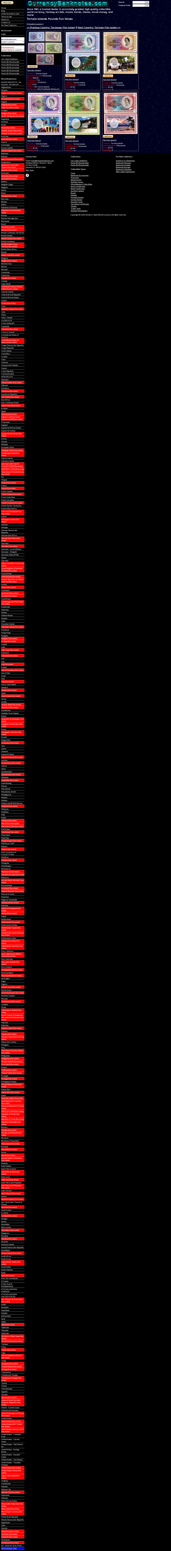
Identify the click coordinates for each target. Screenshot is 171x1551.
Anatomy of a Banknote (125, 160)
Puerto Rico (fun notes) (10, 1092)
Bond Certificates (78, 188)
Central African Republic (11, 294)
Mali (3, 815)
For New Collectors (9, 25)
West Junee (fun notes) (10, 1509)
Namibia (4, 905)
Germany (4, 543)
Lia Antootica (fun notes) (11, 763)
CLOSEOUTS (6, 320)
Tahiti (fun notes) (8, 1324)
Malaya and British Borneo (11, 803)
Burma (4, 266)
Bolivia (4, 215)
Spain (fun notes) (7, 1275)
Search (121, 2)
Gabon (4, 516)
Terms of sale (6, 16)
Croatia (4, 356)
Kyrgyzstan (5, 740)
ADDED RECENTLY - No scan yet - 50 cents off (11, 83)
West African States (9, 1501)
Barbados (5, 173)
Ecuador (4, 408)
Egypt (3, 411)
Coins (73, 173)
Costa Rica (5, 354)
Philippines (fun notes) (10, 1058)
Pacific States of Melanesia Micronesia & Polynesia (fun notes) (12, 1017)
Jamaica (4, 687)
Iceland (4, 644)
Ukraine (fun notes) (8, 1397)
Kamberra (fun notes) (9, 707)
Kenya (3, 716)
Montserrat (5, 869)
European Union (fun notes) (12, 450)
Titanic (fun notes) (8, 1350)
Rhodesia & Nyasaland (10, 1141)
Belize (3, 190)
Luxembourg (6, 783)
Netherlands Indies (8, 938)
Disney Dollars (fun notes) (11, 382)
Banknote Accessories (80, 175)
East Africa (5, 400)
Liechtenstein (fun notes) (11, 774)
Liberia (4, 766)
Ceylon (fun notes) (8, 303)
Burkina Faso (6, 263)
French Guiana (7, 491)
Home (3, 8)
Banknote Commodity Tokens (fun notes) (10, 166)
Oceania (4, 1004)
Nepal (3, 916)
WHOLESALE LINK (9, 1548)
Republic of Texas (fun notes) (12, 1119)
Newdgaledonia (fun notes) (12, 970)
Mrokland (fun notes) (9, 888)
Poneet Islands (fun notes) (11, 1073)
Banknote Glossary (123, 163)
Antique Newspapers (79, 211)
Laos (3, 746)
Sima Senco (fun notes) (10, 1230)
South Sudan (6, 1267)
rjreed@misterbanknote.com (42, 160)
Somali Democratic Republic (12, 1247)
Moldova (4, 857)
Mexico (4, 846)
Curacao (4, 362)
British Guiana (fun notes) (11, 238)
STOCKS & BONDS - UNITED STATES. (9, 1295)
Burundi (4, 269)
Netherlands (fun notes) (10, 922)
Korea (3, 729)
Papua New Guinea (8, 1042)
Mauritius (5, 838)
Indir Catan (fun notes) (10, 650)
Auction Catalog (77, 191)
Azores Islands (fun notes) (11, 150)
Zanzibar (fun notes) (9, 1534)
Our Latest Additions (9, 59)
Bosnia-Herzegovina (9, 218)
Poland (4, 1067)
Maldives (5, 812)
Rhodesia (4, 1138)
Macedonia (5, 789)
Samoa (4, 1196)
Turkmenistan (6, 1389)
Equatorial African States (11, 428)
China (3, 315)
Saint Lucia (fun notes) (9, 1179)
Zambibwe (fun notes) (10, 1531)
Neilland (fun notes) (9, 913)
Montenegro (6, 866)
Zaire (3, 1525)
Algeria (4, 96)
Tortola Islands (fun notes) (11, 1366)
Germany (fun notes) (9, 546)
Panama (4, 1031)
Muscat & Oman (7, 894)
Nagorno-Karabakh (9, 899)
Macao (4, 786)
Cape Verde (5, 284)
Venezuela (5, 1495)
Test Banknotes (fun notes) (11, 1341)
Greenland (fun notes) (9, 593)
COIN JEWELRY (7, 323)
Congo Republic (7, 348)
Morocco (5, 877)
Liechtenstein (6, 771)
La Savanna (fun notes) (10, 743)
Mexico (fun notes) (8, 849)
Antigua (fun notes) (8, 113)
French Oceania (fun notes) (11, 503)
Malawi (4, 797)
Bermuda (4, 199)
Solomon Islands (7, 1244)
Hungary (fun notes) (9, 638)
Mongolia (5, 863)
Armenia (4, 122)
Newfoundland (7, 973)
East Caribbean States (10, 402)
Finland (4, 480)
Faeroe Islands (7, 458)
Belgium (4, 187)
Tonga (3, 1360)
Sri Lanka (4, 1281)
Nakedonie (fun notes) (10, 902)
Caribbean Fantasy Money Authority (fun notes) (11, 287)
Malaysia (4, 809)
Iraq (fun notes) (7, 664)
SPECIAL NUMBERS (9, 1278)
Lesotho (4, 760)
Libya (3, 769)
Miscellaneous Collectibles (81, 184)
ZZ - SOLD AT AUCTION (11, 1545)
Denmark (5, 379)
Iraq (2, 661)
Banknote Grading (123, 165)
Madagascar (6, 794)
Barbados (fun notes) (9, 176)
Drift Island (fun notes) (10, 397)
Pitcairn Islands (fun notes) (11, 1061)
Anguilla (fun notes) (9, 104)
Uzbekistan (5, 1483)
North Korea (6, 990)
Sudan (3, 1304)
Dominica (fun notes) (9, 391)
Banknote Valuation (124, 169)
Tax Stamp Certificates (80, 204)
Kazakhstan (6, 710)
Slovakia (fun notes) (9, 1239)
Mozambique (6, 885)
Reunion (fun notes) (8, 1130)
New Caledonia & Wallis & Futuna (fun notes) (11, 955)
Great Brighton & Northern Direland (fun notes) (12, 569)
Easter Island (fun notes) (10, 405)
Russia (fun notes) (8, 1155)
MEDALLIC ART (8, 843)
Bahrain (4, 156)
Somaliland (5, 1250)
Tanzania (4, 1330)
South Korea (6, 1259)
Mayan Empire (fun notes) (11, 841)
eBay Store (30, 170)
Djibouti (4, 385)
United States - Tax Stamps (12, 1459)
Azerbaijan (5, 145)
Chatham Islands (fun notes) (12, 309)
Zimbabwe (5, 1540)
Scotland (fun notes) (9, 1216)
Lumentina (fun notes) (9, 780)
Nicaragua (5, 978)
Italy (3, 678)
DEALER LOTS (7, 377)
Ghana (3, 558)
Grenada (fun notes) (9, 596)
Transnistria (6, 1372)
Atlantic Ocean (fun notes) (11, 133)
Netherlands (6, 919)
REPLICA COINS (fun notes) (12, 1111)
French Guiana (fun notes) (11, 494)
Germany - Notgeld (9, 552)
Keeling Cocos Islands (10, 713)
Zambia (4, 1528)
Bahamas (4, 153)
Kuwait (4, 737)
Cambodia (5, 272)
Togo (3, 1353)
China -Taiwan (6, 317)
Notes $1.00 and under (10, 73)
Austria (4, 142)
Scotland (4, 1213)
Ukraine (4, 1394)
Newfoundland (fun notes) (11, 975)
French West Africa (9, 508)
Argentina (5, 119)
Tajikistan (5, 1327)
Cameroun (5, 275)
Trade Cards (76, 208)
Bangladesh (5, 162)
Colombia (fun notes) (9, 329)
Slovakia (4, 1236)
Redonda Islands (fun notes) (12, 1098)
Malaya (4, 800)
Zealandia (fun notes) (9, 1537)
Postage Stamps (77, 197)
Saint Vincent (6, 1190)
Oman (3, 1007)
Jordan (4, 702)
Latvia (3, 748)
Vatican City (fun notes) (10, 1492)
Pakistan (4, 1022)
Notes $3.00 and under (10, 68)
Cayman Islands (7, 292)
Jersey (3, 699)
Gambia (4, 524)
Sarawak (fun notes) (9, 1207)
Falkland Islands (7, 461)
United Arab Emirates (9, 1410)
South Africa (6, 1256)
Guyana (4, 618)
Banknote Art (76, 180)
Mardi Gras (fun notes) (10, 823)
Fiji (2, 477)
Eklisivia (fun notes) (9, 414)
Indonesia (5, 653)
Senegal (4, 1218)
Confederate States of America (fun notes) (10, 341)
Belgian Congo (7, 184)
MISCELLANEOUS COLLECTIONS (8, 853)
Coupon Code (124, 5)
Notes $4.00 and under (10, 65)
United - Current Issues (10, 1407)
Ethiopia (4, 444)
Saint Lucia (5, 1177)
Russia (3, 1152)
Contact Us (5, 22)
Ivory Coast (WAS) (8, 684)
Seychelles (5, 1224)
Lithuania (4, 777)
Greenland (5, 590)
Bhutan (4, 202)
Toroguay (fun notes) (9, 1363)
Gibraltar (5, 560)
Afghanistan (6, 87)
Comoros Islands (8, 332)
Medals (74, 195)
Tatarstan (5, 1333)
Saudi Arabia (6, 1210)
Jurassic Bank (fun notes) (11, 704)
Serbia (3, 1221)
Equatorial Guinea (8, 431)
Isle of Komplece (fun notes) (12, 670)
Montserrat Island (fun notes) (12, 874)
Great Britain (6, 573)
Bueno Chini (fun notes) (10, 255)
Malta (3, 817)
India (3, 647)
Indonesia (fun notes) (9, 655)
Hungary (4, 635)
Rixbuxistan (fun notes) (10, 1143)
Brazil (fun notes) (8, 227)
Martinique (5, 829)
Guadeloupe (6, 599)
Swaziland (5, 1310)
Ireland (4, 667)
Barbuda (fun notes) (9, 178)
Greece (4, 584)
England (4, 425)
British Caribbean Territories (12, 232)
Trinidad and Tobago (9, 1375)
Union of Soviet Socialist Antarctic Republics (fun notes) (10, 1402)
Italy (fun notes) (7, 681)
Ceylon (4, 300)
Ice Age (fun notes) (8, 641)
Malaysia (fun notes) (9, 806)
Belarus (4, 181)
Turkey (4, 1386)
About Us (5, 19)
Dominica (5, 388)
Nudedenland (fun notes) (11, 1001)
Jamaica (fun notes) (9, 690)
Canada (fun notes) (8, 278)
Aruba (3, 125)
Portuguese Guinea (8, 1081)
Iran (2, 658)
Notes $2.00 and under (10, 70)
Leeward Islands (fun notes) (12, 757)
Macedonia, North (8, 792)
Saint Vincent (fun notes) (10, 1193)
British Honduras (8, 241)
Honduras (5, 630)
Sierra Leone (6, 1227)
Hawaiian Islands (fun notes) (12, 627)
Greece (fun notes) (8, 587)
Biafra (3, 204)
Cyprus (4, 368)
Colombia (5, 326)
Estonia (4, 441)
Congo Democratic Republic (12, 345)
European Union (7, 447)
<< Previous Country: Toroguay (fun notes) (51, 27)
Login (3, 34)
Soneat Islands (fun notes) (11, 1253)
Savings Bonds (76, 200)
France (4, 485)
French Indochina (8, 497)
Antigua (4, 110)
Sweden (4, 1313)
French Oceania (7, 500)
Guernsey (5, 610)
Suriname (4, 1307)
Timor (3, 1347)
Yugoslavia (5, 1522)
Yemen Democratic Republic (12, 1519)
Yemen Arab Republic (9, 1517)
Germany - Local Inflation (11, 549)
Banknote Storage (123, 167)
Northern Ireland (8, 995)
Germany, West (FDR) (9, 555)
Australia (4, 136)
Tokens (74, 206)
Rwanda (4, 1163)
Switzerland (6, 1316)
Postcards (75, 177)
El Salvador (5, 422)
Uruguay (4, 1480)
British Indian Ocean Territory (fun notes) (9, 245)
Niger (3, 981)
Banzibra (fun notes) (9, 170)
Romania (4, 1146)
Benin (3, 193)
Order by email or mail (10, 14)
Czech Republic (7, 371)
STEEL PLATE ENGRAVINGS (7, 1285)
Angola (4, 102)
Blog (3, 11)
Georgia (4, 527)
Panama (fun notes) (8, 1034)
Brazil (3, 224)
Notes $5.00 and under (10, 62)
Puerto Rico (6, 1089)
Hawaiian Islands (8, 624)
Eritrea (4, 439)
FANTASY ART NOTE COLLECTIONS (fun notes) (12, 465)
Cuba (3, 359)
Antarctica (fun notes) (9, 107)
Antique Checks (77, 182)
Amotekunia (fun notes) (10, 99)
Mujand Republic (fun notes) (12, 891)
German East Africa (9, 535)
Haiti (3, 621)
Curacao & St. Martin (9, 365)
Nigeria (4, 984)
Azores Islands (7, 148)
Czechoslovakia (7, 374)
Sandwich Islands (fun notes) (12, 1199)
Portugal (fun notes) (9, 1078)
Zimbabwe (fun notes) (10, 1542)
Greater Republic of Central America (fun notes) (12, 580)
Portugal (4, 1076)
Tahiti (3, 1322)
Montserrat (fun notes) (10, 871)
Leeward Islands (7, 754)
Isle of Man (5, 673)
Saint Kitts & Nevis (8, 1169)
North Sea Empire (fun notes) (12, 993)
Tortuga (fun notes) (8, 1369)
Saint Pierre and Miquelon (11, 1182)
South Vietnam (7, 1270)
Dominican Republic (9, 394)
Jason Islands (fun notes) (10, 696)
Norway (4, 998)
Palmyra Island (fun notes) (11, 1028)
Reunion (4, 1127)
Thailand (4, 1344)
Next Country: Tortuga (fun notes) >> (99, 27)
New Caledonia (7, 951)
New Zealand (6, 967)
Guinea (4, 612)
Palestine (4, 1025)
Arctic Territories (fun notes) (12, 116)
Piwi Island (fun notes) (10, 1064)
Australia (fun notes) (9, 139)
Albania (4, 90)
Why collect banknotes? (125, 172)
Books (73, 193)
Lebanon (4, 751)
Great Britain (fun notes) (10, 576)
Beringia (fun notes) (9, 196)
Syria (3, 1319)
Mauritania (5, 835)
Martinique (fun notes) (10, 832)
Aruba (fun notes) (8, 127)
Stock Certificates (78, 186)
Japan (3, 693)
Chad (3, 306)
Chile (3, 312)
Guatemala (5, 607)
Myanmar (5, 897)
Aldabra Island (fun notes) (11, 93)
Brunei (3, 252)
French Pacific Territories (11, 506)
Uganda (4, 1391)
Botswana (5, 221)
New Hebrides (7, 959)
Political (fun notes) (9, 1070)
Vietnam (4, 1498)
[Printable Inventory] (35, 24)
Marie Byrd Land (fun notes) (12, 826)
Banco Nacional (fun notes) (12, 159)
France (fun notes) (8, 488)
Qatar (3, 1095)
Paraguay (5, 1045)
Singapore (5, 1233)
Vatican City (6, 1489)
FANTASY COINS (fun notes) (12, 469)
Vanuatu (4, 1486)
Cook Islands (6, 351)
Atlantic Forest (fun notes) (11, 130)
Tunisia (4, 1383)
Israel (3, 676)
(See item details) (34, 70)
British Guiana (6, 235)
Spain (3, 1272)
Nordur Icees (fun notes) (10, 987)
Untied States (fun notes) (11, 1467)
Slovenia (4, 1241)
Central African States (10, 297)
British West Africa (9, 249)
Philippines (5, 1056)
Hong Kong (5, 632)
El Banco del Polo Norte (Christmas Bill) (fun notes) (11, 418)
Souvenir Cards (77, 202)
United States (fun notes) (11, 1421)
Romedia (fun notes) (9, 1149)
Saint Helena (6, 1166)
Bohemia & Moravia (9, 207)
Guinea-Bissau (7, 615)
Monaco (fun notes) (9, 860)
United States (6, 1418)
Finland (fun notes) (8, 483)
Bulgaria (4, 258)
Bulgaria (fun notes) (9, 261)
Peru (3, 1047)
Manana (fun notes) (9, 820)
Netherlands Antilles (9, 925)
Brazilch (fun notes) (9, 230)
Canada (4, 281)
